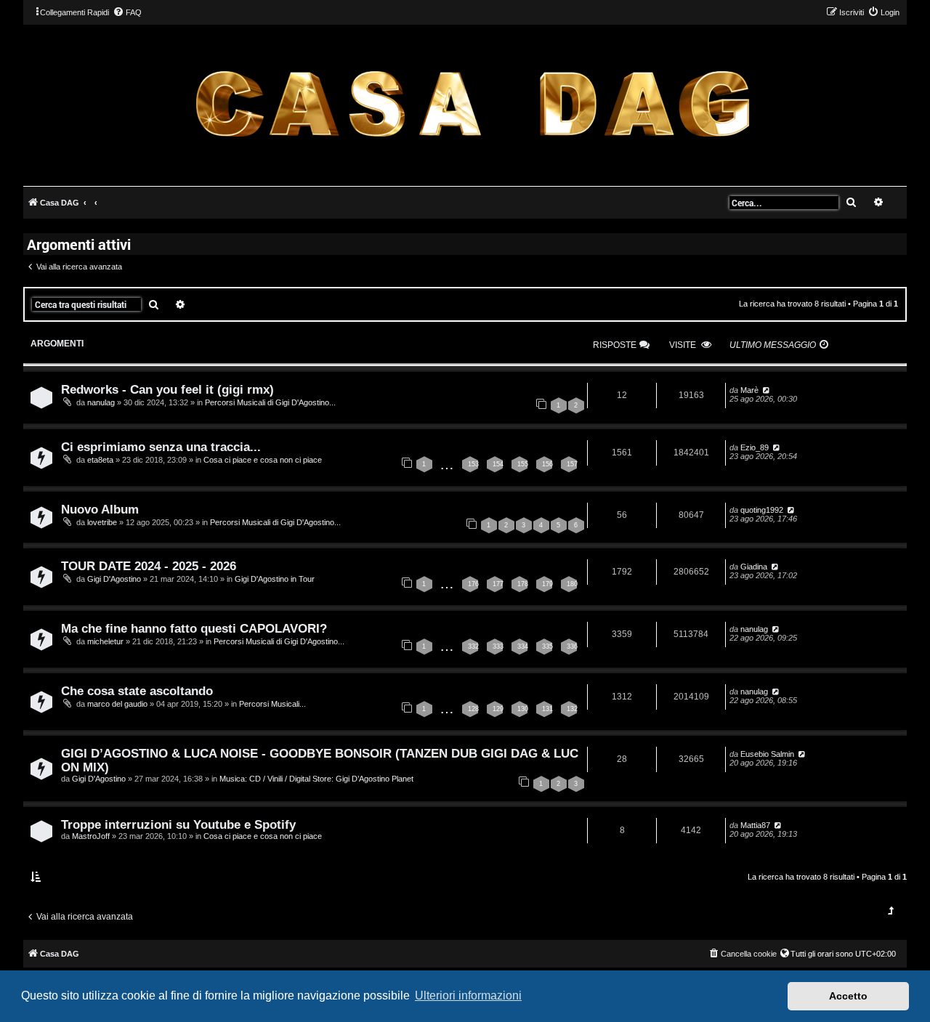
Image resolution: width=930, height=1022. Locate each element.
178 (522, 584)
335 (547, 646)
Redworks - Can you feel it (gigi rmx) (167, 389)
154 (498, 464)
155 (522, 464)
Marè (749, 390)
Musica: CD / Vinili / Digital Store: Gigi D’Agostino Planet (316, 778)
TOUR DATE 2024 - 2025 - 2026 (148, 565)
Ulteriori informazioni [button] (468, 995)
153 (473, 464)
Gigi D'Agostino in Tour (275, 579)
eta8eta (100, 459)
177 (498, 584)
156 (547, 464)
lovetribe (102, 522)
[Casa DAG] (472, 104)
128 (473, 709)
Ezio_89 (754, 447)
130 (522, 709)
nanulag (101, 402)
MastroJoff (91, 836)
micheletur (105, 641)
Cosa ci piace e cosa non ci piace (262, 459)
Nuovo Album (100, 509)
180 (572, 584)
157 (572, 464)
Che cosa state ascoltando (137, 690)
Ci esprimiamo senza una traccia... (161, 446)
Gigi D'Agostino (114, 579)
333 (498, 646)
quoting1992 (761, 510)
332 (473, 646)
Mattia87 (755, 825)
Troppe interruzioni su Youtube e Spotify (178, 824)
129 (498, 709)
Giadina (753, 566)
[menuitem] (127, 12)
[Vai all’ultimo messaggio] (765, 390)
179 (547, 584)
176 (473, 584)
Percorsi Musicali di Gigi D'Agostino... (270, 402)
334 (522, 646)
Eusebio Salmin (767, 754)
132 (572, 709)
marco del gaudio (117, 703)
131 (547, 709)
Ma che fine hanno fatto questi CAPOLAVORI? (194, 628)
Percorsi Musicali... (272, 703)
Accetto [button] (848, 996)
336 (572, 646)
